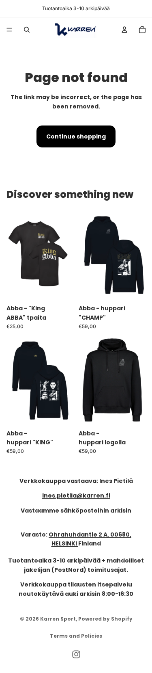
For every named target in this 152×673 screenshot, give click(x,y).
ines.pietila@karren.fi (76, 496)
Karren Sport (58, 618)
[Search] (27, 30)
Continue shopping (76, 136)
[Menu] (9, 29)
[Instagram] (76, 654)
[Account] (124, 30)
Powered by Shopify (105, 618)
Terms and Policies (76, 635)
